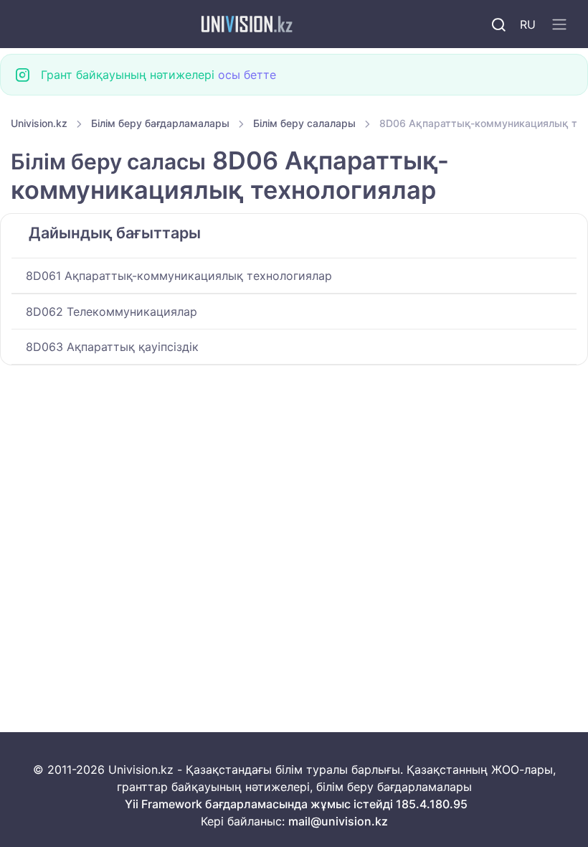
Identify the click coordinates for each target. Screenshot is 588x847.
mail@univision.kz (338, 821)
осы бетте (247, 74)
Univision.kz (39, 123)
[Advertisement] (294, 471)
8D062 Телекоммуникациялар (111, 311)
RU (528, 24)
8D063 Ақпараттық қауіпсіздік (112, 347)
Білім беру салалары (304, 123)
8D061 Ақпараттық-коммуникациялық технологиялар (179, 275)
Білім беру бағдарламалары (160, 123)
